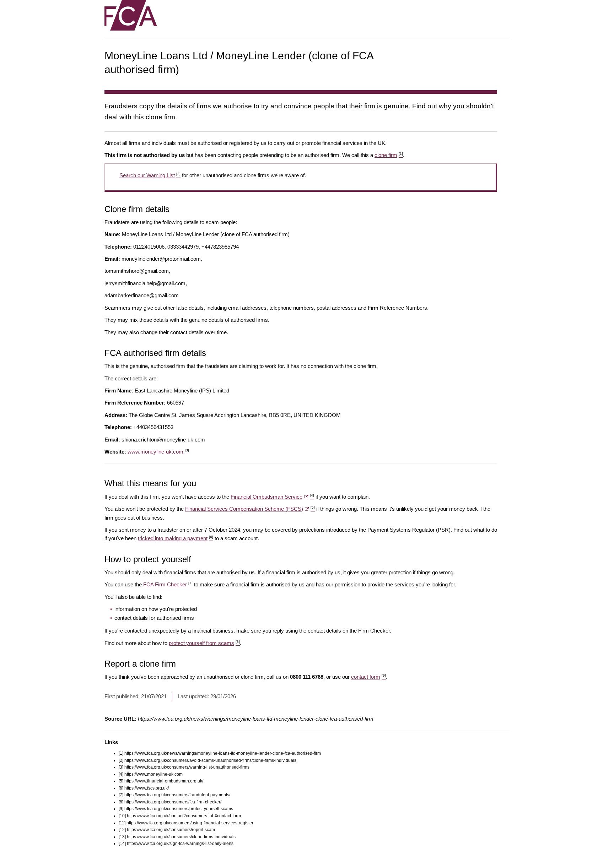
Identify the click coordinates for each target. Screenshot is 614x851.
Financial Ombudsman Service (272, 497)
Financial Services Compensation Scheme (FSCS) (250, 509)
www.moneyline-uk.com (158, 452)
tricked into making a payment (175, 538)
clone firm (389, 155)
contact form (368, 677)
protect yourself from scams (204, 643)
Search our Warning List (150, 175)
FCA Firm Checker (168, 584)
